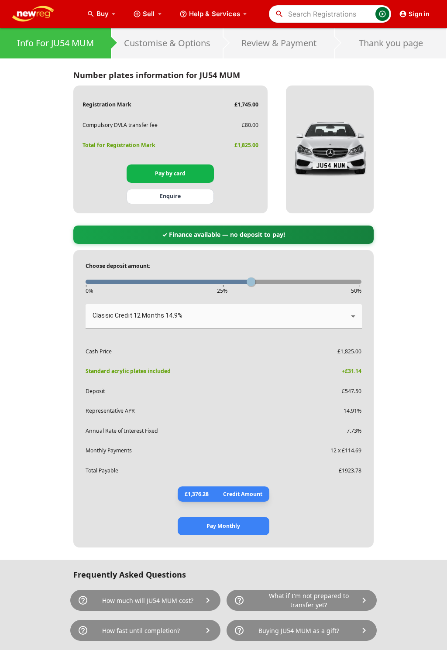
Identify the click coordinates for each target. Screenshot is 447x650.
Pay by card (170, 173)
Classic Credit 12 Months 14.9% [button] (137, 315)
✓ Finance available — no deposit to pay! (223, 234)
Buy (106, 14)
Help (214, 14)
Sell (149, 14)
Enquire (170, 196)
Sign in (419, 13)
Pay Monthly (223, 526)
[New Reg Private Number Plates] (39, 14)
